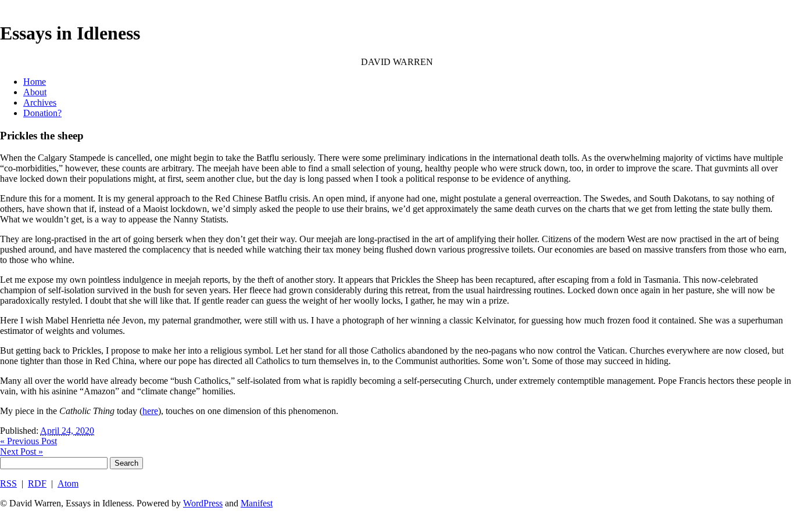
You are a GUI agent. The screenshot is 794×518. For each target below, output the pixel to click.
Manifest (257, 503)
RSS (8, 483)
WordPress (203, 503)
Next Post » (21, 451)
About (35, 92)
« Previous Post (28, 441)
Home (34, 82)
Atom (68, 483)
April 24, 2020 (67, 431)
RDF (37, 483)
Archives (39, 102)
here (150, 411)
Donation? (42, 113)
